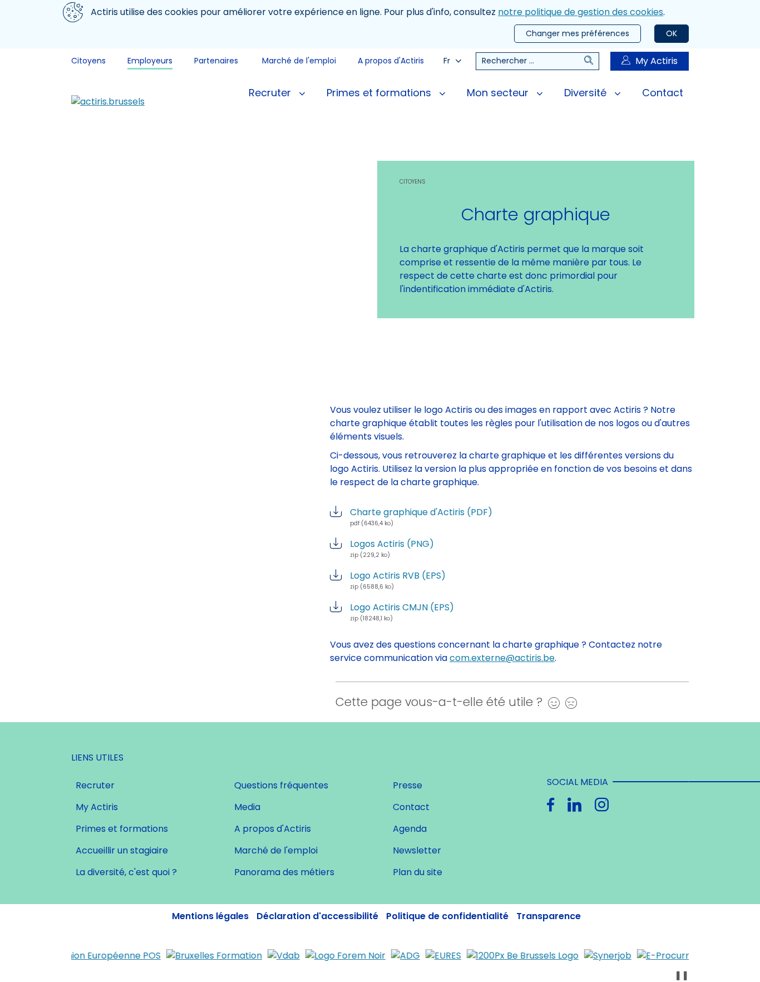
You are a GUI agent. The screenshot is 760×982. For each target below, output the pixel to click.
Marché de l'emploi (299, 60)
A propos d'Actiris (391, 60)
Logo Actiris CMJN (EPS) (402, 612)
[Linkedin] (574, 805)
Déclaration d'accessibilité (317, 916)
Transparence (548, 916)
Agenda (410, 828)
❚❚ (681, 975)
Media (247, 807)
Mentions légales (210, 916)
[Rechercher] (591, 61)
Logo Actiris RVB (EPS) (398, 580)
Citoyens (88, 60)
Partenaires (216, 60)
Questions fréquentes (281, 785)
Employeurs (149, 60)
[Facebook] (550, 805)
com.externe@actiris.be (502, 658)
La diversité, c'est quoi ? (126, 872)
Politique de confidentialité (447, 916)
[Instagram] (602, 805)
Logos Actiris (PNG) (392, 548)
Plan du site (417, 872)
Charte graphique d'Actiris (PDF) (421, 516)
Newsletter (417, 850)
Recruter (271, 93)
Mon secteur (499, 93)
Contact (662, 93)
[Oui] (551, 703)
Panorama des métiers (284, 872)
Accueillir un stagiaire (122, 850)
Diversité (586, 93)
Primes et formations (380, 93)
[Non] (568, 703)
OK (671, 33)
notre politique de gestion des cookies (580, 12)
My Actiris (656, 61)
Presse (407, 785)
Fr (446, 60)
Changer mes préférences (577, 33)
